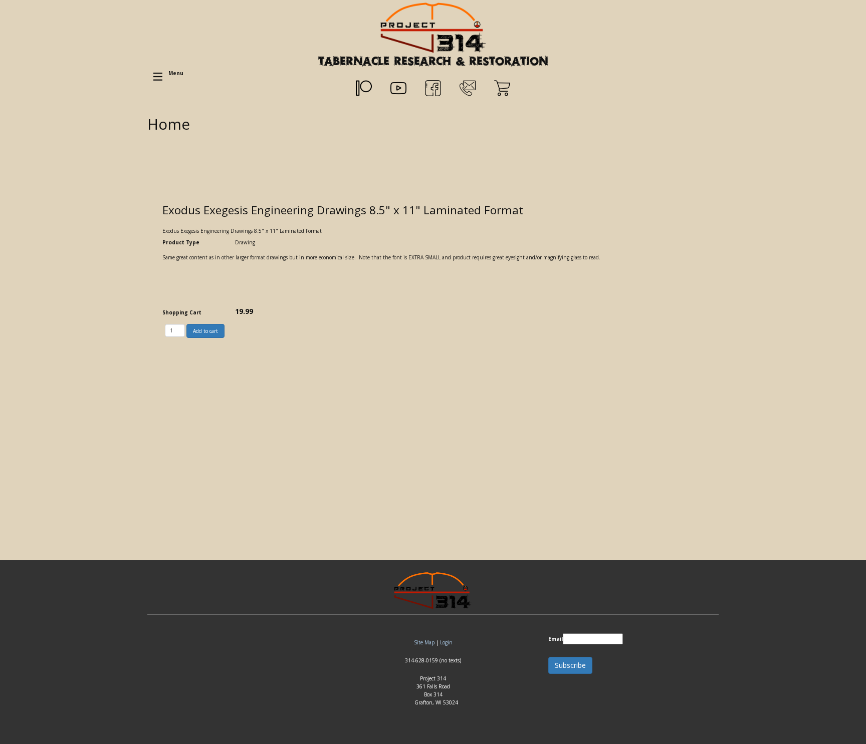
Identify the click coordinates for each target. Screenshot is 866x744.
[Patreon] (364, 88)
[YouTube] (398, 88)
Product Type (180, 242)
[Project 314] (433, 27)
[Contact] (468, 88)
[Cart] (502, 88)
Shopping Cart (181, 312)
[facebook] (433, 88)
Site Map (424, 642)
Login (446, 642)
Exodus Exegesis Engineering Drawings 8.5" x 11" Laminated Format (342, 210)
